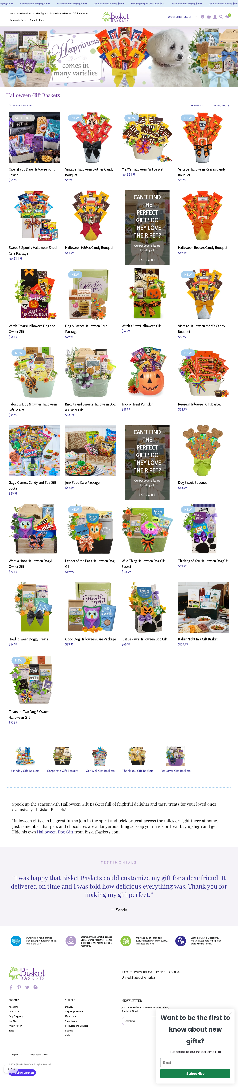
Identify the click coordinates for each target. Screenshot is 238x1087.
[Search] (220, 16)
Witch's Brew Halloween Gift (142, 326)
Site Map (13, 1021)
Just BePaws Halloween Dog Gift (144, 639)
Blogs (11, 1030)
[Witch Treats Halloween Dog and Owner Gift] (34, 294)
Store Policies (72, 1021)
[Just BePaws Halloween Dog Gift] (147, 607)
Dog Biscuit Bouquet (192, 482)
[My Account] (214, 16)
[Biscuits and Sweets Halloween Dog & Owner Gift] (90, 372)
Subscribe (195, 1073)
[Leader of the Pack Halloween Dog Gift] (90, 528)
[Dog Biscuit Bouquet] (203, 450)
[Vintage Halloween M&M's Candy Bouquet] (203, 294)
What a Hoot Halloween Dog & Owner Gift (30, 563)
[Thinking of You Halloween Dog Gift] (203, 528)
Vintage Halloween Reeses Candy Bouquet (202, 172)
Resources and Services (76, 1025)
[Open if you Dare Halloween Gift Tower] (34, 137)
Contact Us (14, 1011)
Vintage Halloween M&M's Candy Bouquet (201, 329)
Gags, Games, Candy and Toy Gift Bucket (32, 485)
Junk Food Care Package (82, 482)
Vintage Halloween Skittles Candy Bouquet (89, 172)
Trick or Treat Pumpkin (137, 404)
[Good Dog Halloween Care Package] (90, 607)
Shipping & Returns (74, 1011)
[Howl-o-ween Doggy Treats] (34, 607)
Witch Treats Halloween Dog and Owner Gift (32, 329)
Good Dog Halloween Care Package (90, 639)
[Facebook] (12, 987)
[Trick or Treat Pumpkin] (147, 372)
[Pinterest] (21, 987)
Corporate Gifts (17, 20)
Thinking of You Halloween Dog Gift (203, 560)
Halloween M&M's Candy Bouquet (89, 247)
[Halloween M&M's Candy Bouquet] (90, 215)
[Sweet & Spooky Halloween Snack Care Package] (34, 215)
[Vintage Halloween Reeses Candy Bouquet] (203, 137)
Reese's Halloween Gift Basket (199, 404)
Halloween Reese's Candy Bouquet (202, 247)
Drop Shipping (15, 1016)
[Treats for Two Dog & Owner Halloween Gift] (34, 679)
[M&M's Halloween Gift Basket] (147, 137)
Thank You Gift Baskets (137, 770)
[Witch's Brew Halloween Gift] (147, 294)
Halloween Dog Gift (55, 831)
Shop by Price (37, 20)
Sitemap (69, 1030)
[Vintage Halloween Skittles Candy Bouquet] (90, 137)
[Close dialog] (230, 1014)
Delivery (69, 1006)
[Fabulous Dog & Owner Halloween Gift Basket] (34, 372)
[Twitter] (29, 987)
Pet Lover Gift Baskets (175, 770)
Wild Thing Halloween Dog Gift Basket (144, 563)
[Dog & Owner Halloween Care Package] (90, 294)
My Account (70, 1016)
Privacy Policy (15, 1025)
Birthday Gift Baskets (24, 770)
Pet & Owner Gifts (59, 13)
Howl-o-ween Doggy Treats (28, 639)
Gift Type (41, 13)
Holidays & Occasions (21, 13)
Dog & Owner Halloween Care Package (86, 329)
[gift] (208, 16)
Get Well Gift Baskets (100, 770)
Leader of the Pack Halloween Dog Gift (89, 563)
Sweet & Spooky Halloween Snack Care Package (33, 250)
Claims (68, 1035)
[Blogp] (37, 987)
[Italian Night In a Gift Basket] (203, 607)
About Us (13, 1006)
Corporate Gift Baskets (62, 770)
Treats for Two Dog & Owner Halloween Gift (29, 714)
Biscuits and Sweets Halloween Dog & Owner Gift (90, 407)
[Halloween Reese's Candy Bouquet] (203, 215)
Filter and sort (23, 105)
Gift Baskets (79, 13)
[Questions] (202, 16)
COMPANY (14, 1000)
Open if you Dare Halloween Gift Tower (32, 172)
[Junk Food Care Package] (90, 450)
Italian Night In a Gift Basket (198, 639)
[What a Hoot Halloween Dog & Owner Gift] (34, 528)
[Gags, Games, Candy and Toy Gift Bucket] (34, 450)
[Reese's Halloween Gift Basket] (203, 372)
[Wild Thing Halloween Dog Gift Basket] (147, 528)
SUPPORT (70, 1000)
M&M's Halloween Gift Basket (142, 169)
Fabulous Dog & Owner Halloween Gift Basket (33, 407)
